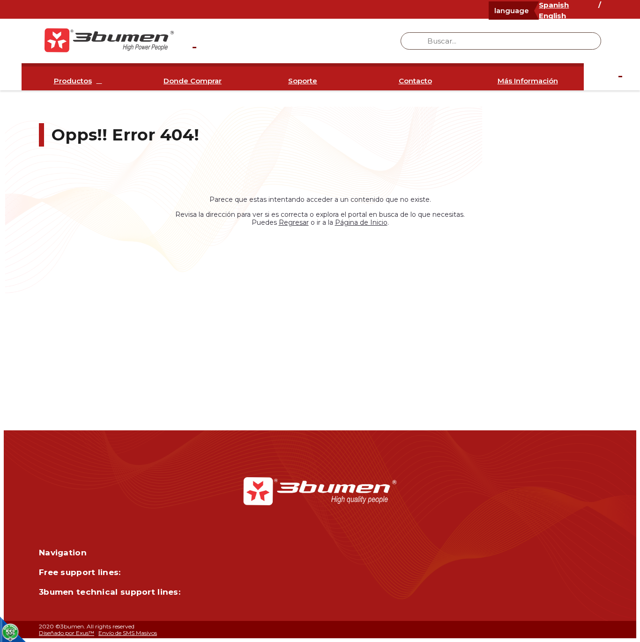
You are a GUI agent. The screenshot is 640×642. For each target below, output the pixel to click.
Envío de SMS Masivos (127, 632)
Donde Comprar (193, 80)
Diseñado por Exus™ (66, 632)
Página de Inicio (361, 222)
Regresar (294, 222)
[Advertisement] (320, 316)
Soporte (302, 80)
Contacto (415, 80)
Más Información (528, 80)
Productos (73, 80)
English (552, 15)
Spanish (554, 4)
